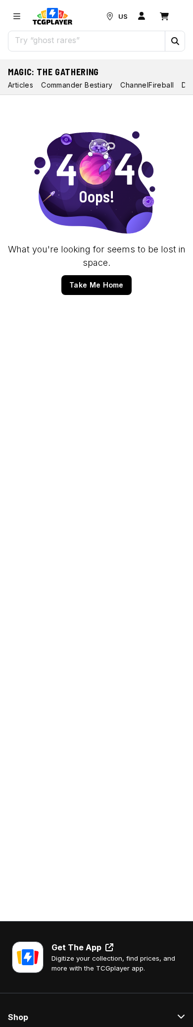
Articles (20, 85)
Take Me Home (96, 285)
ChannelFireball (147, 85)
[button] (175, 41)
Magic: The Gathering (53, 71)
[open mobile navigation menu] (17, 16)
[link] (52, 16)
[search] (86, 40)
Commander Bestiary (76, 85)
